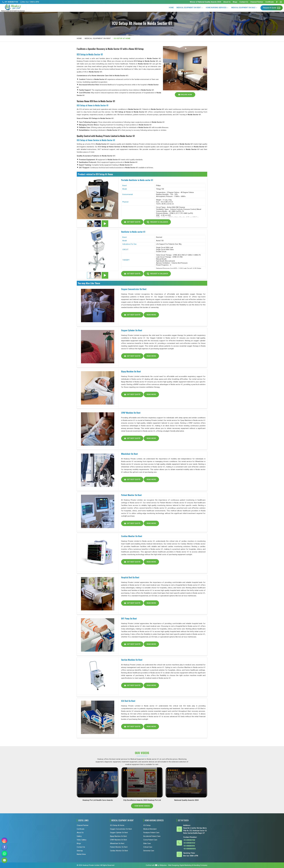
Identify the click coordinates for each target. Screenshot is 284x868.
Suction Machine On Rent (131, 659)
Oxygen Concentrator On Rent (133, 289)
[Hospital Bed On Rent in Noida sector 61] (97, 594)
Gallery (79, 836)
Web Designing (173, 865)
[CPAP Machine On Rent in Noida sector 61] (97, 429)
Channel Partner (256, 2)
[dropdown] (202, 7)
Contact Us (243, 2)
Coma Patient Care (150, 840)
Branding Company (200, 865)
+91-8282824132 (189, 842)
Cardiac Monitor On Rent (131, 536)
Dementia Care (148, 851)
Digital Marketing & (186, 865)
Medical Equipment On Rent (189, 8)
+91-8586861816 (189, 845)
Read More (151, 315)
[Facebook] (277, 2)
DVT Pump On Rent (129, 618)
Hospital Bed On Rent (130, 577)
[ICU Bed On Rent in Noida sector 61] (97, 717)
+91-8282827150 (11, 2)
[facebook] (4, 847)
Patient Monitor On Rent (131, 495)
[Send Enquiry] (4, 860)
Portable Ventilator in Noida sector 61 (137, 180)
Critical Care (147, 847)
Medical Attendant (150, 829)
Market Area (81, 854)
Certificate (269, 2)
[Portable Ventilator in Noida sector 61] (97, 198)
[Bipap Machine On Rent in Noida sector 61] (97, 388)
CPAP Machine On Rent (130, 412)
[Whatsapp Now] (4, 853)
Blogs (235, 2)
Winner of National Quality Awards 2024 (205, 2)
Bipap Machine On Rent (131, 371)
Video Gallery (81, 840)
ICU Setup (147, 825)
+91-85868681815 (189, 848)
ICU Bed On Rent (128, 701)
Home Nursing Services (216, 8)
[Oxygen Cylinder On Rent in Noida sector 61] (97, 347)
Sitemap (80, 851)
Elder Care (147, 843)
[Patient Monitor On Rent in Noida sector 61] (97, 511)
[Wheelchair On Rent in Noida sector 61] (97, 470)
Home (171, 8)
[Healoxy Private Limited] (13, 8)
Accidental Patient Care (151, 836)
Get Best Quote (133, 222)
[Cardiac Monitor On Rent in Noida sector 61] (97, 552)
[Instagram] (281, 2)
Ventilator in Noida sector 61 (133, 231)
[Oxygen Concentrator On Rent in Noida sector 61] (97, 305)
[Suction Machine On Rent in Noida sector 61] (97, 676)
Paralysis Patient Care (151, 833)
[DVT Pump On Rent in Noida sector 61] (97, 635)
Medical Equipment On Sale (243, 8)
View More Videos (142, 806)
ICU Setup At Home (117, 825)
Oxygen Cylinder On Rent (131, 330)
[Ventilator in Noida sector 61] (97, 250)
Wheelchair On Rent (129, 453)
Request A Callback (159, 222)
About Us (227, 2)
